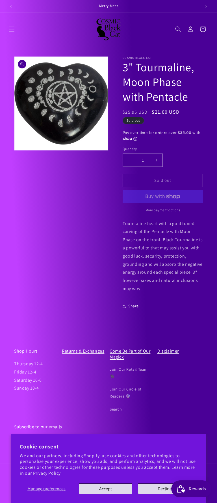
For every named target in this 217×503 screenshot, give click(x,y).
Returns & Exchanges (83, 351)
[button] (12, 29)
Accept (105, 489)
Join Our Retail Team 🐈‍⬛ (129, 373)
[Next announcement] (206, 6)
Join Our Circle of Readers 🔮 (126, 393)
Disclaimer (168, 351)
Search (116, 409)
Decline (165, 489)
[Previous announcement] (11, 6)
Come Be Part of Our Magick (130, 354)
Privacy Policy (47, 473)
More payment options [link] (163, 210)
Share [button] (133, 305)
